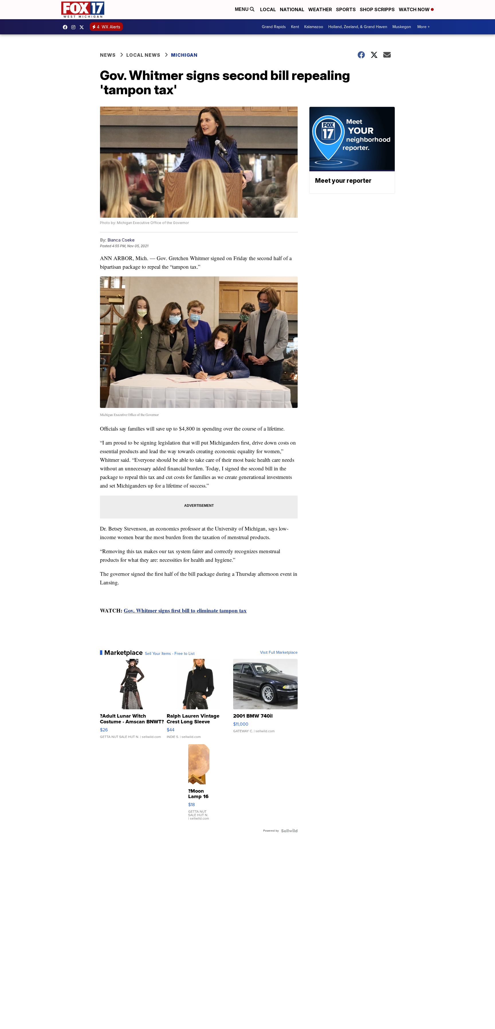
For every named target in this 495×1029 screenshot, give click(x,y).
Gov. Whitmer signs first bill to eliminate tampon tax (185, 610)
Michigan (184, 55)
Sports (346, 9)
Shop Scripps (377, 9)
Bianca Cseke (121, 240)
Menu (242, 9)
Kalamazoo (313, 27)
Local (268, 9)
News (108, 55)
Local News (143, 55)
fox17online (66, 27)
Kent (295, 27)
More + (423, 27)
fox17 (83, 27)
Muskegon (401, 27)
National (292, 9)
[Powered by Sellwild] (289, 831)
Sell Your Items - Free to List (170, 654)
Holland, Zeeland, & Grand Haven (357, 27)
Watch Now (415, 9)
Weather (320, 9)
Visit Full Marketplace (279, 653)
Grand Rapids (274, 27)
